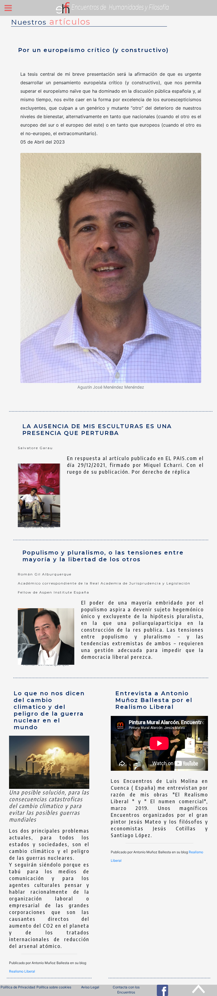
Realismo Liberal (22, 971)
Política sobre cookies (53, 987)
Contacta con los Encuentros (126, 989)
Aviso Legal (90, 987)
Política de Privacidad (18, 987)
